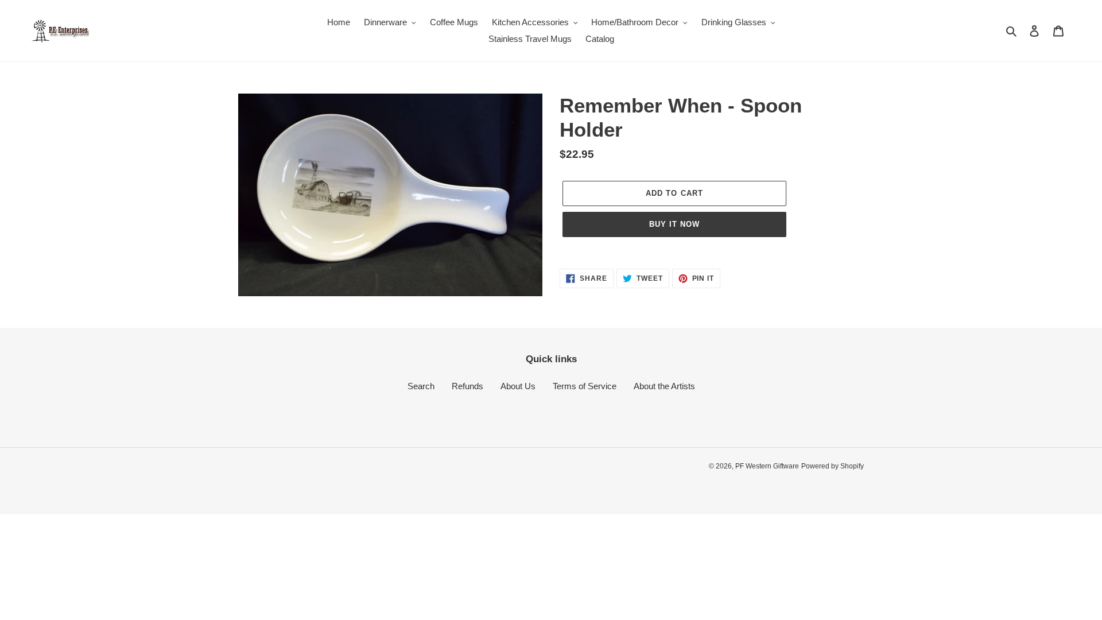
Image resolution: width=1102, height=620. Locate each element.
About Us (518, 386)
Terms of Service (584, 386)
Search (421, 386)
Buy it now (674, 224)
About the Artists (664, 386)
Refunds (467, 386)
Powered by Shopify (832, 466)
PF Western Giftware (767, 466)
